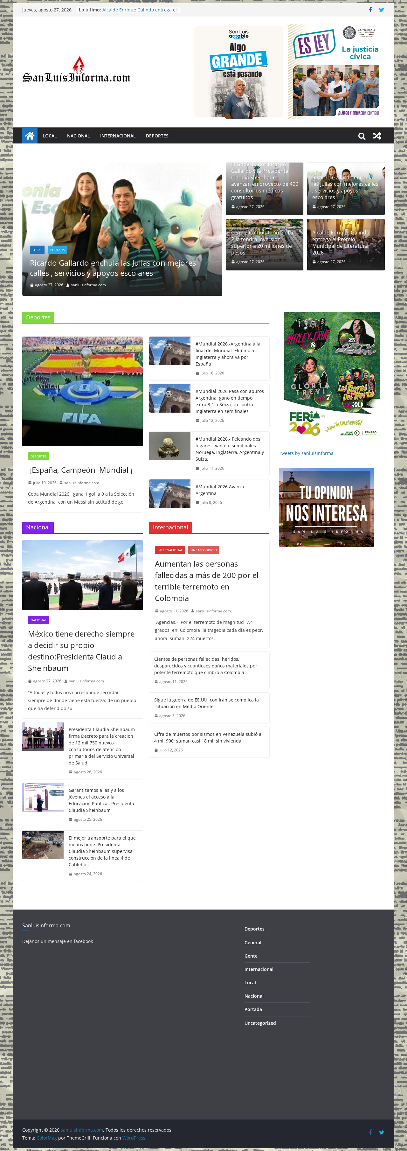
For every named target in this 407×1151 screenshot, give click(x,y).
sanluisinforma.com (81, 467)
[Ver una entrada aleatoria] (377, 135)
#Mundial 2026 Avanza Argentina (220, 474)
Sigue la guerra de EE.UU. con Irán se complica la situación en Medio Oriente (206, 687)
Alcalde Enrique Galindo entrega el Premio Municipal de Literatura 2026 (340, 242)
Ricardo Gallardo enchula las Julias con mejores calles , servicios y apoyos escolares (113, 267)
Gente (251, 940)
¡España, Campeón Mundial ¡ (80, 454)
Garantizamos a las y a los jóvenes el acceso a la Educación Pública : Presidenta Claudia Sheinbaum (101, 784)
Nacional (78, 136)
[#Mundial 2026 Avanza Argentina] (169, 479)
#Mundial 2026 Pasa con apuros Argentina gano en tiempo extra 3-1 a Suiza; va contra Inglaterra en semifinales (230, 386)
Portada (57, 250)
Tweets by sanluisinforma (306, 438)
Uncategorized (204, 534)
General (253, 927)
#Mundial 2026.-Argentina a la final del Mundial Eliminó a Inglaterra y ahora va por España (228, 338)
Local (50, 136)
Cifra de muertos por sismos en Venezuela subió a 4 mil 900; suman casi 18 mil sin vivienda (207, 721)
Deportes (157, 136)
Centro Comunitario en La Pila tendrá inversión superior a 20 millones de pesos (262, 242)
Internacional (118, 136)
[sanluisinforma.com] (30, 135)
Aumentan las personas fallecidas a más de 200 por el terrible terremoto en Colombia (207, 564)
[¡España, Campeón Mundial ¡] (82, 375)
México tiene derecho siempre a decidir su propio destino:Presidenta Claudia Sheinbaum (81, 635)
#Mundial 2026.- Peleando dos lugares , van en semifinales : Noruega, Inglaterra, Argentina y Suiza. (230, 433)
